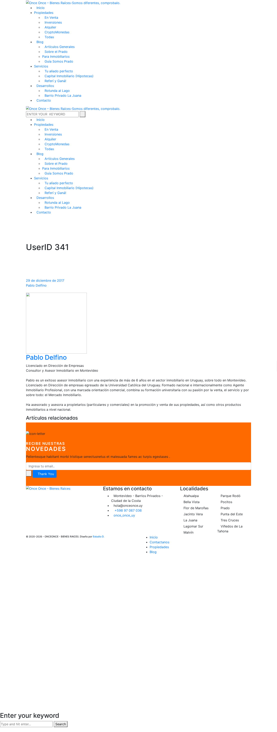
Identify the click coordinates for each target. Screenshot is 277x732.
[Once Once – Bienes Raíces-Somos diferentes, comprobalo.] (73, 2)
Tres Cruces (229, 520)
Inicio (154, 537)
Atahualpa (191, 496)
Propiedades (159, 547)
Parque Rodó (230, 496)
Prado (225, 508)
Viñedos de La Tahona (230, 528)
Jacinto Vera (193, 514)
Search (60, 724)
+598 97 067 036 (128, 510)
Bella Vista (191, 502)
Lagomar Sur (193, 526)
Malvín (188, 532)
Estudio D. (98, 536)
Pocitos (226, 502)
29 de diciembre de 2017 (45, 280)
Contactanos (159, 542)
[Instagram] (30, 493)
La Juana (190, 520)
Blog (153, 552)
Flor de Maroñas (195, 508)
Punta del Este (231, 514)
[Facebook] (27, 493)
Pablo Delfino (36, 285)
